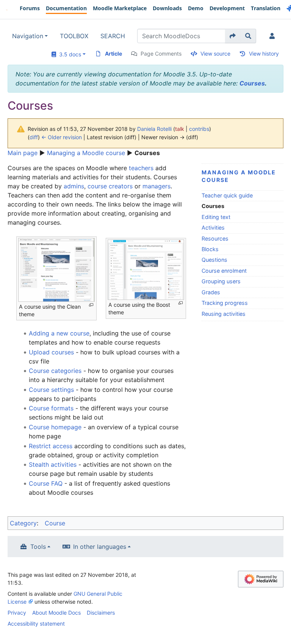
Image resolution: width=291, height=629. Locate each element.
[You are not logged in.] (273, 35)
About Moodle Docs (56, 612)
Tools (38, 546)
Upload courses (51, 352)
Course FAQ (46, 483)
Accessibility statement (36, 623)
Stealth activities (53, 464)
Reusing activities (224, 314)
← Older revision (61, 137)
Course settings (51, 389)
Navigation (27, 36)
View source (215, 53)
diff (34, 137)
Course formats (51, 408)
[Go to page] (233, 36)
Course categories (55, 370)
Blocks (210, 249)
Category (23, 523)
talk (179, 129)
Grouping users (221, 281)
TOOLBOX (74, 36)
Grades (211, 292)
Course (55, 523)
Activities (213, 227)
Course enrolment (224, 270)
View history (264, 53)
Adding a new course (59, 333)
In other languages (99, 546)
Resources (215, 238)
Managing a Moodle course (86, 153)
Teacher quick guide (227, 195)
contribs (199, 129)
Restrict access (50, 446)
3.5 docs (68, 54)
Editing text (216, 217)
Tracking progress (225, 303)
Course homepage (55, 427)
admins (74, 186)
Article (113, 53)
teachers (141, 168)
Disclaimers (101, 612)
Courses (252, 83)
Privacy (17, 612)
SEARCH (112, 36)
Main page (23, 153)
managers (156, 186)
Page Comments (161, 53)
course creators (110, 186)
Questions (214, 259)
